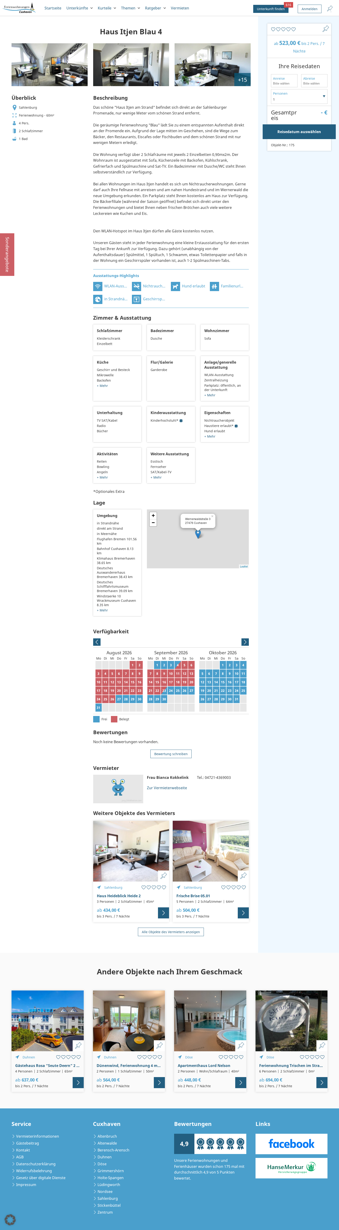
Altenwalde (107, 1143)
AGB (20, 1157)
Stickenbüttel (109, 1205)
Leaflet (244, 566)
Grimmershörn (111, 1170)
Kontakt (23, 1150)
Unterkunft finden (272, 8)
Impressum (26, 1184)
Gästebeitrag (27, 1143)
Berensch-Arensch (113, 1150)
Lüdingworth (109, 1184)
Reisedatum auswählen (299, 131)
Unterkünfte (77, 8)
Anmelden (310, 9)
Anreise (279, 78)
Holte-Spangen (111, 1177)
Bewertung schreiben (171, 754)
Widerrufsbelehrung (34, 1170)
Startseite (53, 8)
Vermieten (180, 8)
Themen (128, 8)
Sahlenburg (108, 1198)
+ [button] (153, 515)
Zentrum (105, 1212)
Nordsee (105, 1191)
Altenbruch (107, 1136)
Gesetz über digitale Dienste (40, 1177)
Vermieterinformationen (37, 1136)
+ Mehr (102, 385)
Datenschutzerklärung (36, 1163)
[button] (10, 1220)
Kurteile (104, 8)
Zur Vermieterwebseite (167, 787)
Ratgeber (153, 8)
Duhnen (105, 1157)
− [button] (153, 523)
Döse (102, 1163)
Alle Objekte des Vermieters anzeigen (171, 932)
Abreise (309, 78)
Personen (280, 93)
